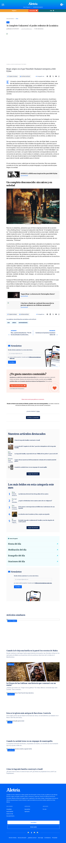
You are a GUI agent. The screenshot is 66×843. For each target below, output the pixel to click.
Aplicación (27, 811)
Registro (14, 10)
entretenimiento (23, 322)
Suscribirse (33, 822)
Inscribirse (12, 362)
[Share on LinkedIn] (50, 76)
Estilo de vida (9, 813)
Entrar (38, 411)
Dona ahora (32, 10)
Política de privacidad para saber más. (43, 583)
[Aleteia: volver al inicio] (33, 3)
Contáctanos (47, 837)
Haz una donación (22, 837)
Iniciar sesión (33, 827)
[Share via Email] (56, 76)
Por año (45, 809)
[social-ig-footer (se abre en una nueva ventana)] (37, 833)
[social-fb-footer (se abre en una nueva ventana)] (31, 833)
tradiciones (11, 664)
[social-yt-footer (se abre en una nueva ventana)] (28, 833)
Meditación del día (17, 550)
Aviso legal (40, 837)
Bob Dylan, (29, 85)
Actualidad (9, 809)
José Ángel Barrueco (26, 29)
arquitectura (11, 694)
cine (8, 322)
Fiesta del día (14, 544)
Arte (17, 18)
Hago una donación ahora (17, 385)
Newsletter (27, 809)
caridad (10, 722)
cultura (14, 322)
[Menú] (12, 5)
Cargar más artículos (33, 474)
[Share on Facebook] (47, 76)
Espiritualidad (9, 811)
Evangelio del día (16, 555)
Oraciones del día (16, 561)
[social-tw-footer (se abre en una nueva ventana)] (34, 833)
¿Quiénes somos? (32, 837)
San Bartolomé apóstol (38, 7)
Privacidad (54, 837)
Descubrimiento (10, 18)
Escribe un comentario (33, 417)
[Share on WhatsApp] (59, 76)
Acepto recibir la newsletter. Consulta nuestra (25, 358)
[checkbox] (8, 357)
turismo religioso (12, 621)
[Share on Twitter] (53, 76)
